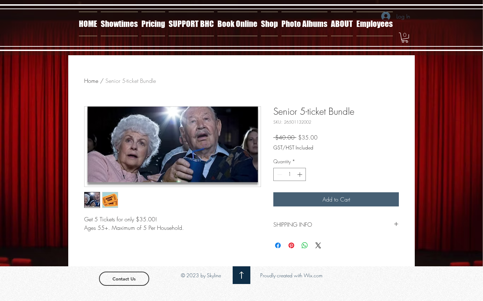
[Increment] (300, 174)
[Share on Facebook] (278, 245)
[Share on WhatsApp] (305, 245)
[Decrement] (278, 174)
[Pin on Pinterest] (291, 245)
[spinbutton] (289, 174)
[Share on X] (318, 245)
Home (91, 81)
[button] (405, 38)
